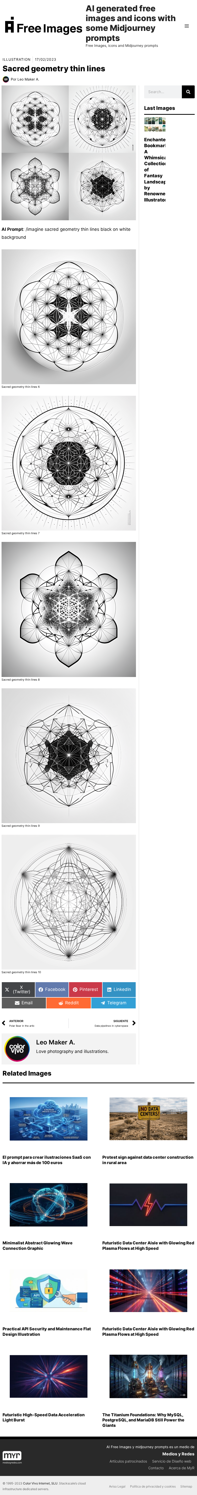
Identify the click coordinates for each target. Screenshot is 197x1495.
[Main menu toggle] (187, 26)
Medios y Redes (178, 1453)
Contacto (156, 1468)
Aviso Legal (117, 1486)
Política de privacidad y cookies (153, 1486)
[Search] (188, 91)
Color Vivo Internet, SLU (40, 1483)
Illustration (17, 59)
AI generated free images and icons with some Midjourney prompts (131, 23)
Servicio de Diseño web (171, 1461)
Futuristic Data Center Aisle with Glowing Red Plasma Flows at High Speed (148, 1245)
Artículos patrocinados (128, 1461)
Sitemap (186, 1486)
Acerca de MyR (181, 1468)
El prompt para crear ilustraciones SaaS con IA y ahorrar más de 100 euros (47, 1160)
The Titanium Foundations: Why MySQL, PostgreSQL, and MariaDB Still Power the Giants (143, 1420)
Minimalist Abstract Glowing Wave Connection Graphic (38, 1245)
